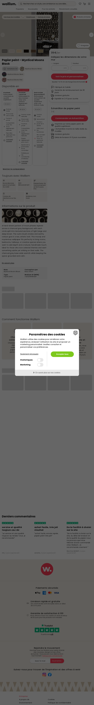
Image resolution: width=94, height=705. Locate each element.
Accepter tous (62, 354)
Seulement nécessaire (29, 354)
